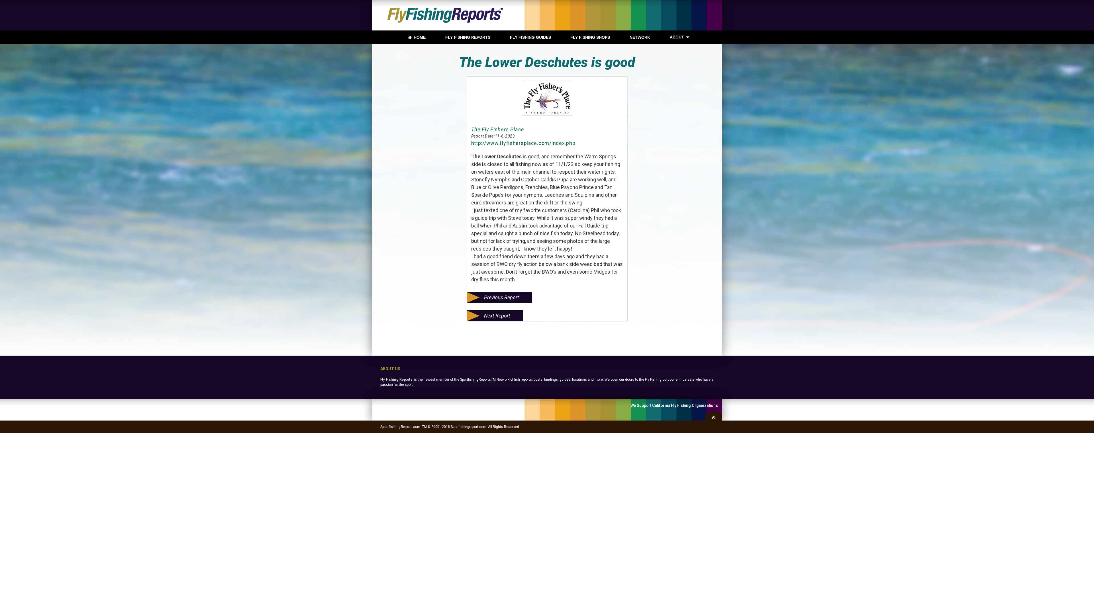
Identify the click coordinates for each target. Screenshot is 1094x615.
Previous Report (501, 297)
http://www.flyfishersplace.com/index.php (523, 143)
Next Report (497, 316)
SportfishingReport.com (400, 427)
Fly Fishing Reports (396, 380)
